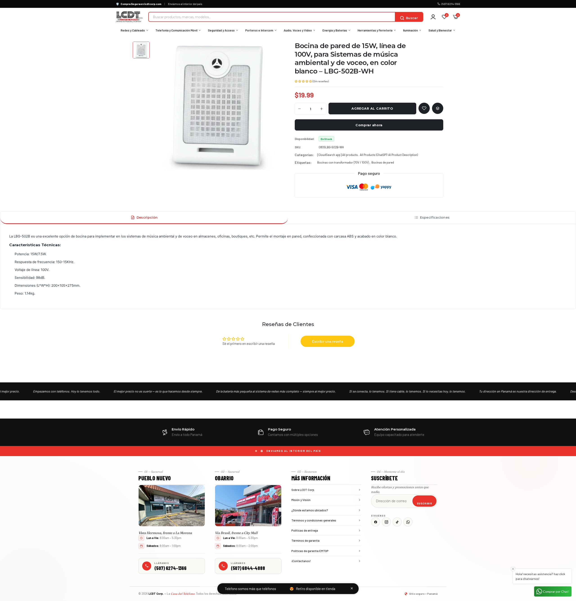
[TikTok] (397, 521)
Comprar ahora (369, 125)
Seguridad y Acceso (221, 30)
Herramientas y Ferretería (375, 30)
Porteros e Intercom (259, 30)
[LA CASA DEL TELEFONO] (129, 17)
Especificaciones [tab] (435, 217)
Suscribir (424, 503)
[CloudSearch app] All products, (337, 155)
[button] (303, 81)
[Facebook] (375, 521)
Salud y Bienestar (440, 30)
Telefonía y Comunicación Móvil (176, 30)
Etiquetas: (303, 162)
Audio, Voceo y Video (298, 30)
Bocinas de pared (382, 162)
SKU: (298, 147)
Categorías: (304, 155)
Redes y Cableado (133, 30)
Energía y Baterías (334, 30)
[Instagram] (386, 521)
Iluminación (410, 30)
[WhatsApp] (407, 521)
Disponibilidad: (305, 139)
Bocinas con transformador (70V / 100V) (343, 162)
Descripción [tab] (147, 217)
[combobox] (272, 16)
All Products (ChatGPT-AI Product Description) (389, 155)
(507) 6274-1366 (450, 3)
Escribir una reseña (327, 341)
